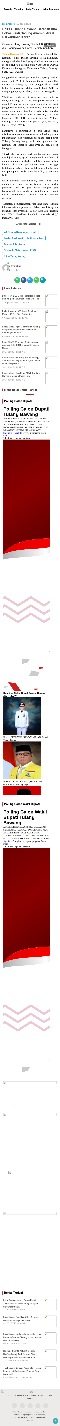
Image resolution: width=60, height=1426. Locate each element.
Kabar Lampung (51, 9)
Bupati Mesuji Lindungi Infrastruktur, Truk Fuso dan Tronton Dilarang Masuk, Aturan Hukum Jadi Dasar (22, 1337)
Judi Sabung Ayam (35, 238)
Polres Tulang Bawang (14, 256)
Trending (18, 9)
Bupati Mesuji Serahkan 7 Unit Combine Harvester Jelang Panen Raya (21, 1319)
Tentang (40, 1395)
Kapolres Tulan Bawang (14, 244)
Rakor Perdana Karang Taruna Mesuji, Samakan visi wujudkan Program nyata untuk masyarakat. (20, 1303)
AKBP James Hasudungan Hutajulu (20, 232)
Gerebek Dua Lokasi (13, 238)
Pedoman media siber (26, 1395)
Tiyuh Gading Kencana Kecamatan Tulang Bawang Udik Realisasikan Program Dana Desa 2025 (22, 1371)
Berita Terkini (32, 9)
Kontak (48, 1395)
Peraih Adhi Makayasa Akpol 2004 (19, 250)
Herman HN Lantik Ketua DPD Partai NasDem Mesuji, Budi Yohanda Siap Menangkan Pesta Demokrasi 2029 (19, 1354)
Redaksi (16, 266)
